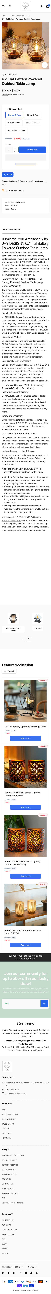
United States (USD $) (11, 1267)
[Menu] (3, 6)
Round (13, 209)
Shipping (5, 95)
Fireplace (37, 628)
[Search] (41, 6)
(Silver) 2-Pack (33, 115)
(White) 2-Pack (14, 123)
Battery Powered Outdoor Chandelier (28, 344)
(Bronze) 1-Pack (14, 115)
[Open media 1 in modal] (25, 45)
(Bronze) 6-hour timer (16, 130)
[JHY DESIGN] (7, 1070)
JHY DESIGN (9, 74)
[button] (25, 157)
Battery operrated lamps (13, 629)
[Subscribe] (44, 1003)
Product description (11, 229)
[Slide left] (4, 45)
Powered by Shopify (32, 1290)
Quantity (8, 144)
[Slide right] (46, 45)
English (31, 1267)
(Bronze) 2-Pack (32, 123)
